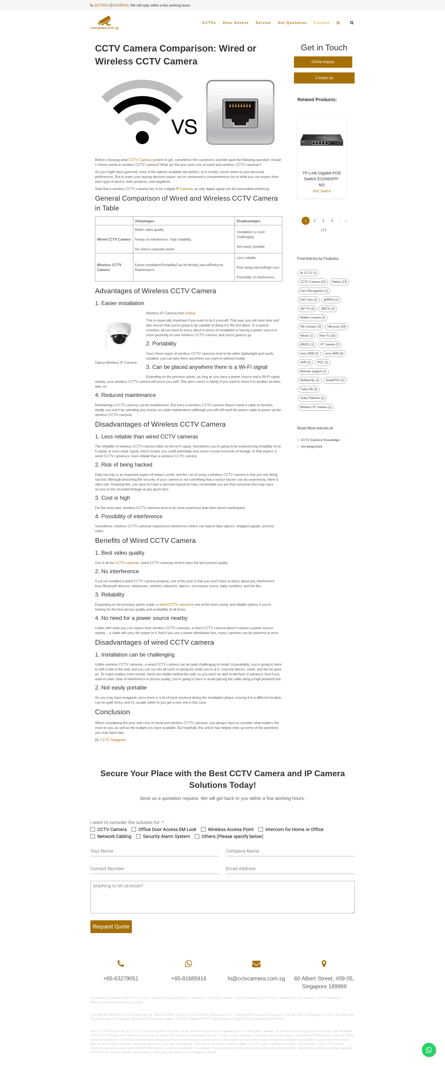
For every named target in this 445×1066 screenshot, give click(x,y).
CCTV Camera (140, 160)
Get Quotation (292, 23)
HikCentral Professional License (152, 1019)
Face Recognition (314, 291)
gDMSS (331, 299)
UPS (293, 998)
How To (327, 335)
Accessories (307, 998)
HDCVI (328, 308)
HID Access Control (136, 998)
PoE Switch (322, 191)
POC (322, 362)
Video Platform (312, 398)
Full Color (308, 299)
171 (323, 230)
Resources (199, 998)
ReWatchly (309, 380)
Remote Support (313, 371)
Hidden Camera (312, 317)
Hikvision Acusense (103, 1002)
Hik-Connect (310, 326)
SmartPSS (335, 380)
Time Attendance (329, 998)
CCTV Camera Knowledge (320, 440)
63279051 (101, 5)
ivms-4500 (334, 353)
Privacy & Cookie (131, 1002)
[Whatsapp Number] (188, 964)
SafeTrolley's (254, 1031)
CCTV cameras (127, 563)
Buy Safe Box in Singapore (303, 1014)
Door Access (236, 23)
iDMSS (307, 344)
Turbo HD (308, 389)
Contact (322, 23)
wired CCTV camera (174, 604)
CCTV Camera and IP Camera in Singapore (254, 1014)
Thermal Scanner (246, 998)
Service (263, 23)
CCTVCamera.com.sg (114, 1031)
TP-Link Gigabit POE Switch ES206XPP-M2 (321, 179)
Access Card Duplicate (338, 1014)
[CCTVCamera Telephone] (120, 964)
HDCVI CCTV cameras (105, 1052)
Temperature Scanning (105, 998)
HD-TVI (307, 308)
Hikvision (336, 326)
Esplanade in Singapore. (195, 1048)
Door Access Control (274, 998)
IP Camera (184, 189)
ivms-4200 (309, 353)
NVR (305, 362)
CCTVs (209, 23)
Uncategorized (311, 446)
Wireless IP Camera (315, 407)
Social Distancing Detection (170, 998)
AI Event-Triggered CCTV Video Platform (203, 1019)
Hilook (306, 335)
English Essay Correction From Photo (258, 1019)
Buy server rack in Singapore (109, 1019)
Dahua (190, 313)
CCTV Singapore (113, 740)
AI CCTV (308, 273)
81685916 (121, 5)
